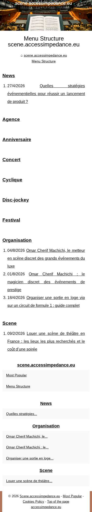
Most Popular (16, 375)
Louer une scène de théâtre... (29, 481)
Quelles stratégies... (21, 414)
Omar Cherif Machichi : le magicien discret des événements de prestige (46, 282)
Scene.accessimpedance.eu (40, 496)
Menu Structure (44, 61)
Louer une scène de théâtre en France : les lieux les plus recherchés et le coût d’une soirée (46, 341)
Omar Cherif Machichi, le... (27, 436)
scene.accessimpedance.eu (45, 55)
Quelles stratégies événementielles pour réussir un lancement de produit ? (46, 94)
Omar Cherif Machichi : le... (27, 447)
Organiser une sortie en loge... (29, 458)
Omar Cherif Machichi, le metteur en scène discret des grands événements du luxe (46, 258)
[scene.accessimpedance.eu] (46, 15)
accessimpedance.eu (46, 507)
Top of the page (58, 501)
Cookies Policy (33, 501)
